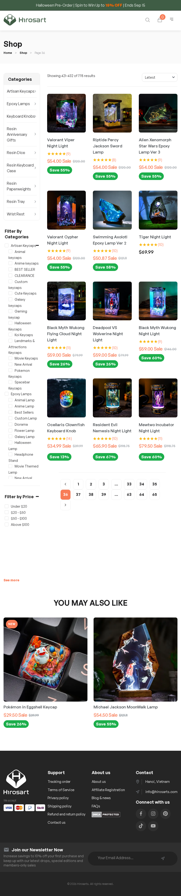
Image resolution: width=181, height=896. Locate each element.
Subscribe (163, 858)
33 (129, 484)
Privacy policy (58, 798)
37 (78, 494)
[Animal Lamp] (10, 400)
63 (129, 494)
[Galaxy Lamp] (10, 436)
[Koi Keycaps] (10, 334)
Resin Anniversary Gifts (17, 134)
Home (8, 53)
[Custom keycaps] (10, 281)
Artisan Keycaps (20, 91)
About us (99, 781)
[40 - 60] (6, 512)
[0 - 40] (6, 506)
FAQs (96, 806)
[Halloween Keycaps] (10, 323)
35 (154, 484)
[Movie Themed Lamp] (10, 466)
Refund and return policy (66, 814)
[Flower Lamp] (10, 430)
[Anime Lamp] (10, 406)
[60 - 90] (6, 518)
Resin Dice (16, 152)
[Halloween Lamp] (10, 442)
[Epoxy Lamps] (6, 394)
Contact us (57, 822)
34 (141, 484)
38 (91, 494)
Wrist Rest (16, 214)
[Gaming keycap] (10, 311)
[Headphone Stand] (10, 454)
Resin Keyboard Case (20, 168)
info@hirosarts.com (161, 791)
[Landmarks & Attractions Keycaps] (10, 341)
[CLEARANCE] (10, 275)
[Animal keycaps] (10, 251)
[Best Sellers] (10, 412)
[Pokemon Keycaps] (10, 370)
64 (141, 494)
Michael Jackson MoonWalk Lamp (126, 706)
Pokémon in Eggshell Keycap (30, 706)
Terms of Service (61, 790)
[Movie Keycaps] (10, 358)
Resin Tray (16, 201)
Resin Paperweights (19, 186)
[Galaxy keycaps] (10, 299)
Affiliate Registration (108, 790)
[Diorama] (10, 424)
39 (103, 494)
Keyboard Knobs (21, 116)
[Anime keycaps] (10, 263)
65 (154, 494)
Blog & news (101, 798)
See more (11, 580)
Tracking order (59, 781)
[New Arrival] (10, 364)
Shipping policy (59, 806)
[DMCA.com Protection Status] (106, 816)
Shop (23, 53)
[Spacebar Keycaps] (10, 382)
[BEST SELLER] (10, 269)
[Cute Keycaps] (10, 293)
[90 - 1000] (6, 524)
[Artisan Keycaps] (6, 245)
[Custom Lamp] (10, 418)
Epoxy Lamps (18, 103)
